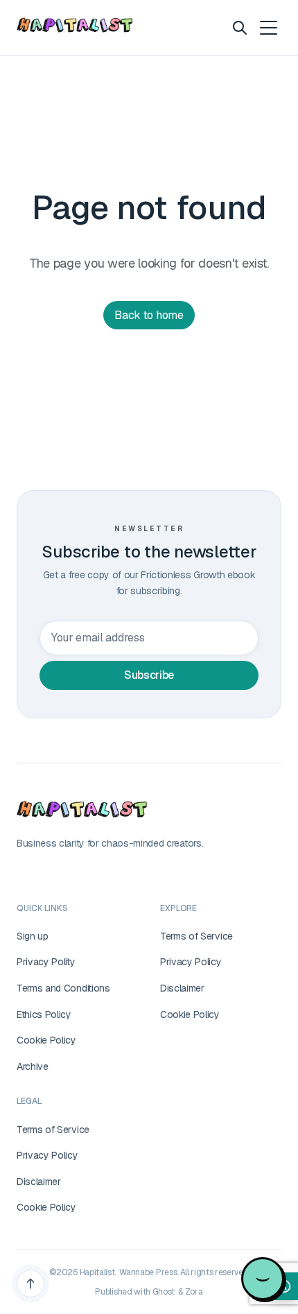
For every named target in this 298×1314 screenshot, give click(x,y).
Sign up (33, 936)
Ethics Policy (44, 1014)
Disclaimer (182, 988)
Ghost (163, 1291)
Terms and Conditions (63, 988)
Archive (33, 1066)
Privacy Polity (46, 962)
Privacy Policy (191, 962)
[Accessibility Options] (284, 1286)
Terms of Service (196, 936)
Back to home (148, 315)
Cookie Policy (46, 1040)
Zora (194, 1291)
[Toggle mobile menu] (267, 28)
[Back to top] (30, 1283)
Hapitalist (97, 1272)
